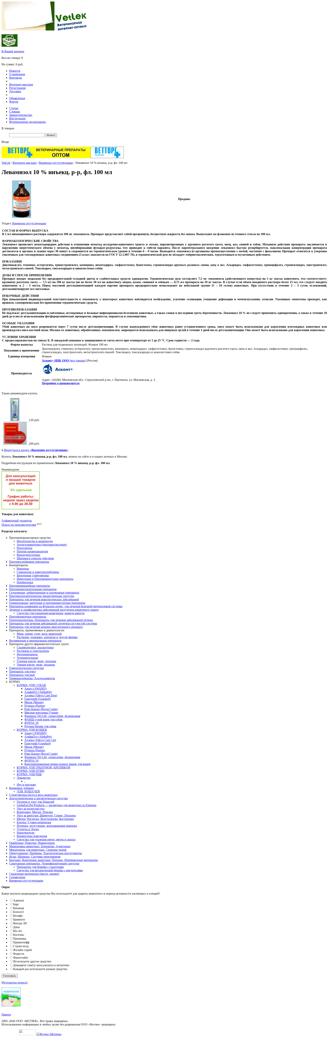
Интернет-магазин (21, 84)
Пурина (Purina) (34, 705)
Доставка (15, 91)
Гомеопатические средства (26, 668)
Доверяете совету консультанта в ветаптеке (41, 965)
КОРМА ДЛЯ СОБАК (31, 685)
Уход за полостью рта (30, 808)
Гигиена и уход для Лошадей (35, 801)
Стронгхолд (21, 946)
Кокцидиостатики (28, 554)
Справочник (17, 877)
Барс (16, 904)
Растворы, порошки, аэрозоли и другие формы (47, 637)
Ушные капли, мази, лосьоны (36, 664)
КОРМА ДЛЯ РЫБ (29, 774)
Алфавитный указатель (17, 520)
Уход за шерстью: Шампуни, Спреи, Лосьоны (46, 815)
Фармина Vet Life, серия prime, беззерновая (52, 716)
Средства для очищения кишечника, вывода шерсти (51, 613)
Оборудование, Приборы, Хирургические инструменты (45, 853)
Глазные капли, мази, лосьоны (36, 661)
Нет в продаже (26, 784)
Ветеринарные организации (27, 121)
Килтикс (18, 934)
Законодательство (20, 115)
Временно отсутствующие (56, 162)
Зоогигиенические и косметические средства (38, 798)
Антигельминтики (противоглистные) (42, 544)
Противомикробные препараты (29, 585)
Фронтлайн (20, 957)
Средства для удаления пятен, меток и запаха (46, 839)
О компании (17, 74)
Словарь (14, 111)
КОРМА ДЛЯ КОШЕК (32, 729)
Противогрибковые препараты (29, 561)
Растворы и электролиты (33, 650)
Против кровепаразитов (32, 551)
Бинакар (18, 908)
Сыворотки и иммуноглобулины (38, 572)
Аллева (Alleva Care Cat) (40, 740)
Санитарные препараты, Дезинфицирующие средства (44, 863)
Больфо (18, 915)
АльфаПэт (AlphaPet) (38, 692)
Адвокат (18, 900)
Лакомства (23, 777)
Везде (5, 141)
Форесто (18, 953)
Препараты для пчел (22, 671)
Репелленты (24, 548)
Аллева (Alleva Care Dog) (40, 695)
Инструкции (17, 118)
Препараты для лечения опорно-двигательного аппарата (46, 626)
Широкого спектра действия (35, 558)
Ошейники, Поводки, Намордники (32, 842)
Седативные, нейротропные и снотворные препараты (44, 592)
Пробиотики (25, 582)
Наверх (6, 1014)
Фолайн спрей (22, 950)
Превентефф (21, 942)
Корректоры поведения (32, 836)
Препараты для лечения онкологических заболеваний (44, 599)
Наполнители (25, 832)
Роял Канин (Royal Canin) (41, 709)
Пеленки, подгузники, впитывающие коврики (47, 825)
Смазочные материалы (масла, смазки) (34, 873)
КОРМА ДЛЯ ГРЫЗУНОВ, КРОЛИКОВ (43, 767)
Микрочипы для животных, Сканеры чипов (37, 849)
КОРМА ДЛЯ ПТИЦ (30, 770)
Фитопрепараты (27, 654)
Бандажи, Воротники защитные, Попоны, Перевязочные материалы (53, 860)
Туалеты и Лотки (28, 829)
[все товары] (64, 360)
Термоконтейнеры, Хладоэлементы (32, 678)
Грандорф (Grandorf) (37, 698)
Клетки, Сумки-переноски (34, 822)
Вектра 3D (20, 923)
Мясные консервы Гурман (41, 712)
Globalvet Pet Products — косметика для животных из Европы (56, 805)
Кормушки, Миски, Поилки (35, 812)
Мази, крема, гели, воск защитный (39, 633)
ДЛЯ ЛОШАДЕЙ (28, 791)
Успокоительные (27, 657)
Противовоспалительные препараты (33, 589)
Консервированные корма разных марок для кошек (57, 764)
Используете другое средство (32, 961)
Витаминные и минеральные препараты (35, 640)
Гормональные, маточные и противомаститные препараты (47, 602)
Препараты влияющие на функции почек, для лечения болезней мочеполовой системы (65, 606)
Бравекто (19, 919)
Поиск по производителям (19, 524)
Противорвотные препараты (27, 616)
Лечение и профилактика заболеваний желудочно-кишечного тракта (54, 609)
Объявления (17, 98)
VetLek (6, 162)
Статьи (13, 108)
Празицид (19, 938)
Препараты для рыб (22, 674)
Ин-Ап (17, 931)
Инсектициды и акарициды (35, 541)
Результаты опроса (14, 982)
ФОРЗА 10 (31, 722)
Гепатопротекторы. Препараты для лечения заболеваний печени (51, 620)
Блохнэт (18, 911)
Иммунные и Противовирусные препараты (45, 578)
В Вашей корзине (13, 51)
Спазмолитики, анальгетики (35, 647)
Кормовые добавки (21, 788)
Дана (16, 927)
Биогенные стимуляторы (33, 575)
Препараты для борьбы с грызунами (40, 867)
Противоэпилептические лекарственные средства (41, 596)
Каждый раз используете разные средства (40, 969)
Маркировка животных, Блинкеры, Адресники (39, 846)
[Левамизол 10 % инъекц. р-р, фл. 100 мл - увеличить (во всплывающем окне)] (21, 217)
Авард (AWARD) (35, 688)
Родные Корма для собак (40, 726)
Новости (14, 70)
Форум (13, 101)
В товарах (8, 128)
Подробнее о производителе (61, 383)
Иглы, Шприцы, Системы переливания (34, 856)
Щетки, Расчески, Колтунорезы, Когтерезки (45, 818)
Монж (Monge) (34, 702)
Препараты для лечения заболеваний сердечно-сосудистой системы (53, 623)
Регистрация (17, 88)
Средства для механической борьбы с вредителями (50, 870)
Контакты (15, 77)
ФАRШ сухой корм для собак (43, 719)
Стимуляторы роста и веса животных (33, 794)
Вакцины (23, 568)
